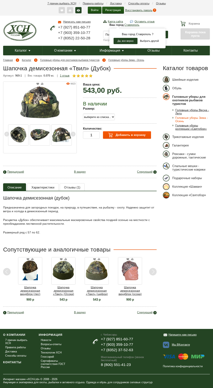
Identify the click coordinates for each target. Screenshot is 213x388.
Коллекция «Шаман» (187, 186)
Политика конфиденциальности (183, 366)
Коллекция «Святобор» (189, 195)
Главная (8, 60)
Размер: (89, 108)
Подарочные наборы (187, 178)
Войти (94, 10)
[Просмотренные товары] (78, 10)
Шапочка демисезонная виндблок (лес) (30, 291)
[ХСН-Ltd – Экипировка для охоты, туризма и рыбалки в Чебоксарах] (20, 30)
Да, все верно (126, 41)
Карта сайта (115, 21)
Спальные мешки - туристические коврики (188, 167)
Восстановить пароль (138, 10)
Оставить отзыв (145, 21)
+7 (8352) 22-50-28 (74, 38)
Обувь (177, 88)
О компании (63, 50)
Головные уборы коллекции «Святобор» (191, 127)
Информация (110, 50)
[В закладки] (37, 84)
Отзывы (161, 3)
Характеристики (42, 187)
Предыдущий (15, 171)
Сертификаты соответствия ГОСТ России (53, 364)
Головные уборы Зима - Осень (126, 60)
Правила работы (93, 3)
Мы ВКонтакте (181, 344)
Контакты (190, 50)
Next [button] (73, 134)
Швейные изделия (185, 79)
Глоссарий (47, 356)
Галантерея (180, 145)
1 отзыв (64, 75)
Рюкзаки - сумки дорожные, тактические (189, 155)
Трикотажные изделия (188, 137)
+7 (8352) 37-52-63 (117, 350)
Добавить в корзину (130, 134)
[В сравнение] (42, 84)
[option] (18, 135)
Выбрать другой (149, 41)
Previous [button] (6, 134)
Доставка (116, 3)
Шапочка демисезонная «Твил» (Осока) (63, 291)
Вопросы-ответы (51, 344)
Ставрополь (131, 24)
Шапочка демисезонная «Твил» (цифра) (97, 291)
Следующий (144, 171)
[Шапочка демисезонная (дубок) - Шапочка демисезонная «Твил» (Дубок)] (18, 135)
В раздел (80, 171)
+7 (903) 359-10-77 (74, 33)
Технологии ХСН (51, 352)
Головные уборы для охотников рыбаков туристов (69, 60)
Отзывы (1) (72, 187)
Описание (14, 187)
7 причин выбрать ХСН (61, 3)
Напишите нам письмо (182, 334)
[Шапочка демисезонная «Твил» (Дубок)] (40, 102)
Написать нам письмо (77, 21)
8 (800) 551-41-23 (116, 365)
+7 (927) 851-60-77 (74, 27)
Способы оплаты (138, 3)
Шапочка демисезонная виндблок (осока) (130, 291)
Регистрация (113, 10)
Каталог (21, 50)
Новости (46, 340)
